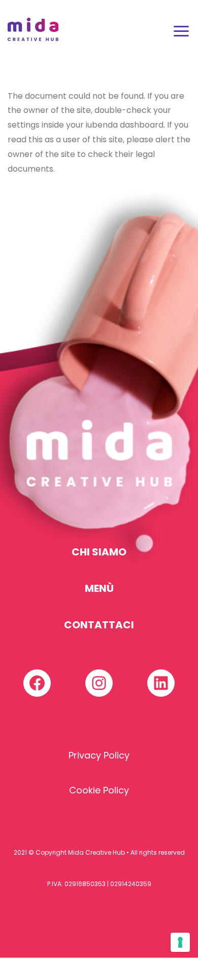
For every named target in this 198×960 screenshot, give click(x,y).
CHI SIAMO (99, 552)
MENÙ (99, 588)
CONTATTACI (99, 625)
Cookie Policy (99, 790)
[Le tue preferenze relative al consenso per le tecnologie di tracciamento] (180, 942)
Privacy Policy (99, 755)
